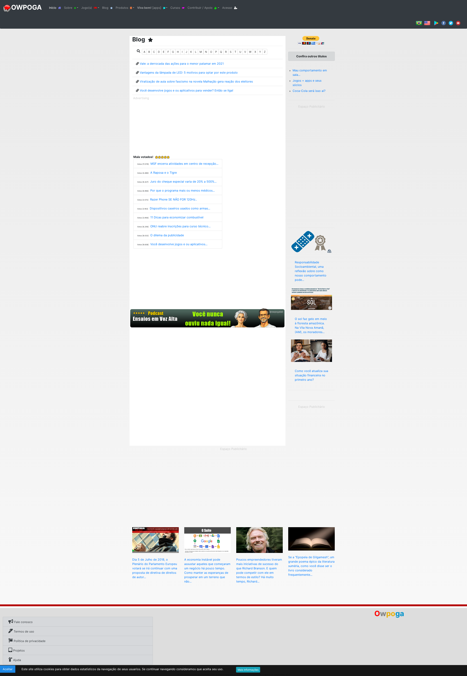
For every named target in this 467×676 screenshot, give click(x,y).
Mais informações (248, 669)
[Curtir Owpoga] (443, 23)
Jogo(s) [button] (86, 7)
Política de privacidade (29, 641)
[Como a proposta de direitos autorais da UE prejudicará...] (155, 540)
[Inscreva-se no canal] (458, 23)
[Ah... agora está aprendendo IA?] (311, 538)
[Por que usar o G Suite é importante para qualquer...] (207, 540)
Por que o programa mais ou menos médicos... (182, 190)
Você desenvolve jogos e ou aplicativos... (178, 244)
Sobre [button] (68, 7)
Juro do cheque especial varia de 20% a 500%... (183, 181)
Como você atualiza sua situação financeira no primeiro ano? (311, 375)
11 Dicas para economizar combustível (176, 217)
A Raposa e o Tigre (163, 172)
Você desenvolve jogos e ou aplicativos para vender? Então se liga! (186, 90)
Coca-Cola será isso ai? (309, 91)
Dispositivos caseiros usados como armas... (180, 208)
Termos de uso (23, 631)
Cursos (175, 7)
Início (56, 7)
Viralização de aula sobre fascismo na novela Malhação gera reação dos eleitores (196, 81)
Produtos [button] (122, 7)
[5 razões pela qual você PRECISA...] (311, 350)
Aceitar (8, 669)
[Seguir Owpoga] (451, 23)
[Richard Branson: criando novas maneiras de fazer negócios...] (259, 540)
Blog (105, 7)
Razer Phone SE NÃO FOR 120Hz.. (173, 199)
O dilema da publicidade (167, 235)
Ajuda (16, 660)
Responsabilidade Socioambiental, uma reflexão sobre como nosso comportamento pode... (310, 271)
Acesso (227, 7)
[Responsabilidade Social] (311, 241)
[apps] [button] (149, 7)
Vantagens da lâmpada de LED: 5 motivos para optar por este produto (189, 72)
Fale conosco (23, 622)
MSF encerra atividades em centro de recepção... (184, 163)
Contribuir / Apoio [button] (200, 7)
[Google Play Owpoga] (436, 23)
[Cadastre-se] (207, 318)
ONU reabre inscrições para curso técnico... (180, 226)
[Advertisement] (207, 126)
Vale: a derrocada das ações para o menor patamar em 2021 (182, 63)
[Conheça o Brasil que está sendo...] (311, 298)
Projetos (18, 650)
